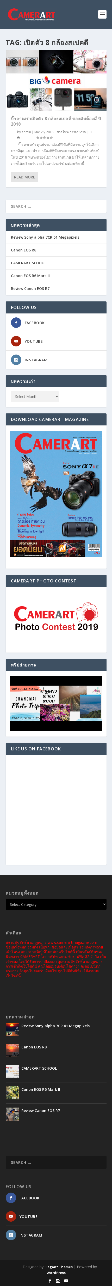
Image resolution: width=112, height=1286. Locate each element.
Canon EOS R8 (23, 250)
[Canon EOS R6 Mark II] (12, 1092)
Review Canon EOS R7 (30, 288)
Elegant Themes (59, 1267)
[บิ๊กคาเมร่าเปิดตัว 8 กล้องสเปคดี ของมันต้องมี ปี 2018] (56, 80)
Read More (24, 177)
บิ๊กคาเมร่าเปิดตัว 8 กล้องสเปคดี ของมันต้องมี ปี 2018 (56, 121)
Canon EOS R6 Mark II (30, 275)
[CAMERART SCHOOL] (12, 1071)
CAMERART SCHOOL (28, 262)
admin (26, 132)
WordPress (56, 1272)
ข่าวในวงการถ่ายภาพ (71, 132)
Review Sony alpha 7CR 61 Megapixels (45, 237)
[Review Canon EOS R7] (12, 1114)
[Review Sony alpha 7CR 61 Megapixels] (12, 1029)
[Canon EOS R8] (12, 1050)
